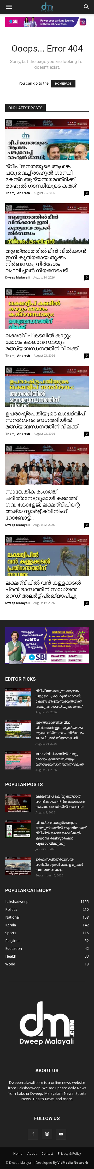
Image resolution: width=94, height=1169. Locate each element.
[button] (9, 7)
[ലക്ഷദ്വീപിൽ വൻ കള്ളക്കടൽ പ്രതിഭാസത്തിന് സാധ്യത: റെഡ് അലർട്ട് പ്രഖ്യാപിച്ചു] (47, 555)
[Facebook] (33, 1134)
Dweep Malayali (17, 277)
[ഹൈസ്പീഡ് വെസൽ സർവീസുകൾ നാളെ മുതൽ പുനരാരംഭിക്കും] (18, 866)
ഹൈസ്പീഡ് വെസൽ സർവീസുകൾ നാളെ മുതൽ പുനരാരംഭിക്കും (59, 864)
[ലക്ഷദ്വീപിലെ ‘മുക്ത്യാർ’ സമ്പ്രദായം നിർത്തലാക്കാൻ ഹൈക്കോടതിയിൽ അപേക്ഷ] (18, 803)
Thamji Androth (17, 193)
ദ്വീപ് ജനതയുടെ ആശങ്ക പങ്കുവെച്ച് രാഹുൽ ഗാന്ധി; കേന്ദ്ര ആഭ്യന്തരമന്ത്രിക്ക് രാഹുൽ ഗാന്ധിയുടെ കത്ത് (40, 176)
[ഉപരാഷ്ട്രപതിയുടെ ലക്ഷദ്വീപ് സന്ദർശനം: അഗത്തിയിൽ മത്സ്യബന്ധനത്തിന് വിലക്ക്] (47, 386)
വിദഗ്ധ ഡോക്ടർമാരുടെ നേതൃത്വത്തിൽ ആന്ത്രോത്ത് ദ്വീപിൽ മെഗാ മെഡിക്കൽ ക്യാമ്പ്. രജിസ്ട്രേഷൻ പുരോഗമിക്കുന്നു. (61, 832)
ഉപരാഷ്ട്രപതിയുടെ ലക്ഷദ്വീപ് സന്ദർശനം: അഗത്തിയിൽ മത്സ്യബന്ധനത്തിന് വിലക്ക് (45, 420)
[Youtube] (61, 1134)
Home (17, 1153)
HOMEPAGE (63, 83)
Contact (47, 1153)
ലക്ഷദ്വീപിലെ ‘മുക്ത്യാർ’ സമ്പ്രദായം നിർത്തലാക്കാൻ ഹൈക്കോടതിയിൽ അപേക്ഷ (60, 801)
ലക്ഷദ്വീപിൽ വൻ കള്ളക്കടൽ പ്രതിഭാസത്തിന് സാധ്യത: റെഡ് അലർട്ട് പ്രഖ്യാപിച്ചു (43, 589)
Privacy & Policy (69, 1153)
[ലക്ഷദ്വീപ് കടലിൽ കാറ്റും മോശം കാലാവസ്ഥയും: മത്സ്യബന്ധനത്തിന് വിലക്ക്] (47, 308)
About (32, 1153)
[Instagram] (47, 1134)
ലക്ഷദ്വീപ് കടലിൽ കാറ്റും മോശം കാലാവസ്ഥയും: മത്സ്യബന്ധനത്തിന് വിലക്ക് (41, 342)
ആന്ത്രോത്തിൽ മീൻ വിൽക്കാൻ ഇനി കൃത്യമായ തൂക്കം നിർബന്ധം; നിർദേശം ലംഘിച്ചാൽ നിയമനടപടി (45, 261)
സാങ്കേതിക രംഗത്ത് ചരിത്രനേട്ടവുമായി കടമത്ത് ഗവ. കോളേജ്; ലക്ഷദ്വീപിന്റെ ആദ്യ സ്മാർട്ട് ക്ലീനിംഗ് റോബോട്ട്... (42, 505)
